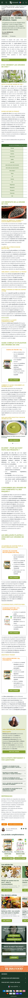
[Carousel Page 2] (11, 443)
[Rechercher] (6, 2)
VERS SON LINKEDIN (14, 751)
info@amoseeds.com (14, 939)
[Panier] (26, 2)
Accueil (3, 6)
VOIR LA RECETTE (14, 439)
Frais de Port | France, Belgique (10, 982)
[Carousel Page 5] (15, 443)
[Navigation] (2, 2)
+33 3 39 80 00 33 (14, 935)
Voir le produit (14, 379)
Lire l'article (7, 890)
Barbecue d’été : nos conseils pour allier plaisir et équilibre (10, 912)
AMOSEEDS (4, 974)
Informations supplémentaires (10, 978)
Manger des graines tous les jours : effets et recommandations (10, 882)
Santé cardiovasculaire (15, 824)
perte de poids (5, 317)
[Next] (25, 843)
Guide (4, 824)
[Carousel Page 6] (16, 443)
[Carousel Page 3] (12, 443)
